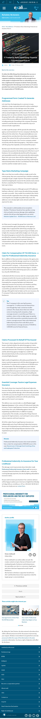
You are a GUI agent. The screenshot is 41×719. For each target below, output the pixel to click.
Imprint (3, 702)
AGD (2, 674)
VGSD (3, 670)
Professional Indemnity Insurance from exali (15, 469)
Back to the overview (8, 70)
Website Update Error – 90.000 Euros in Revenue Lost (19, 216)
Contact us (4, 697)
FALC (2, 679)
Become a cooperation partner (10, 683)
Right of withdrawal (7, 711)
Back (20, 591)
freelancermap (5, 652)
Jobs (2, 693)
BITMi (3, 656)
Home (3, 26)
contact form (21, 486)
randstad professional (7, 647)
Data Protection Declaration (9, 706)
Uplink (3, 665)
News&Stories (9, 26)
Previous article (21, 586)
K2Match (4, 661)
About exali (4, 688)
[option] (10, 613)
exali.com (20, 8)
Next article (20, 597)
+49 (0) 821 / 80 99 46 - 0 (28, 2)
